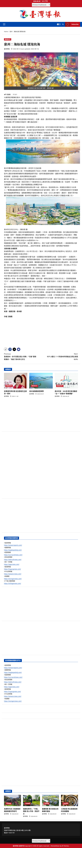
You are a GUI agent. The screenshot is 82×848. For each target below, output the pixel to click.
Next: (62, 356)
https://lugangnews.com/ (12, 569)
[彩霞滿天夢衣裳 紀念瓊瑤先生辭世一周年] (15, 381)
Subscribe (75, 24)
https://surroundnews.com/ (13, 555)
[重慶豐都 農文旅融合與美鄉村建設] (50, 800)
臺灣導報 (7, 49)
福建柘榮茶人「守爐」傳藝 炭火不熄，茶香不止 (31, 811)
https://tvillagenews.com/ (12, 583)
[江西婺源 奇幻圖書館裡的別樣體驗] (69, 800)
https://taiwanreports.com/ (13, 545)
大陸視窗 (8, 803)
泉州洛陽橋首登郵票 (36, 391)
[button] (4, 24)
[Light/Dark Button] (59, 24)
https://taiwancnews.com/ (12, 574)
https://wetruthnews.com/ (12, 559)
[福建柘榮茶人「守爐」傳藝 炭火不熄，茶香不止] (31, 800)
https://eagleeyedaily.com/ (13, 550)
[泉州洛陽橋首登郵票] (41, 381)
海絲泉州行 (8, 39)
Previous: (20, 356)
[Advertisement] (41, 332)
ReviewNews (55, 846)
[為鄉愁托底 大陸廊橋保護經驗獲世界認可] (12, 800)
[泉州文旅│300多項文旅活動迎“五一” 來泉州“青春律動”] (66, 381)
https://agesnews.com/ (11, 564)
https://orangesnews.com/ (13, 579)
